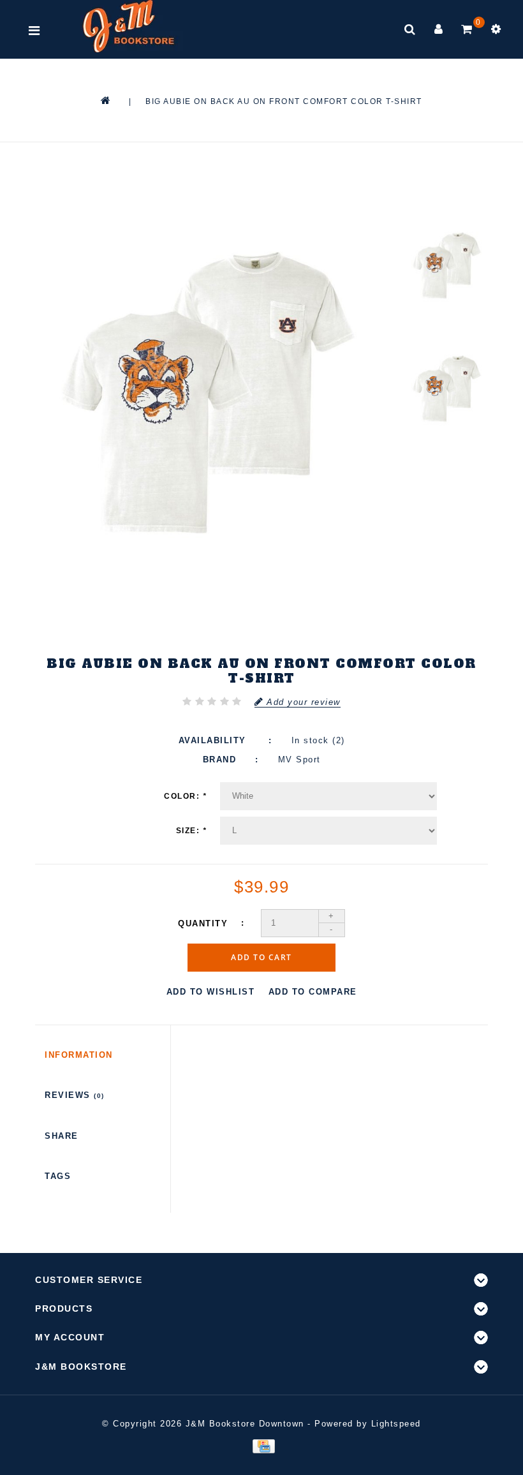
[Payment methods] (261, 1446)
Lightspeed (396, 1423)
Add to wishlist (210, 992)
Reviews (75, 1095)
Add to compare (313, 992)
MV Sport (299, 759)
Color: (185, 796)
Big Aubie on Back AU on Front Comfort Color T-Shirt (283, 101)
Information (79, 1055)
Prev (447, 185)
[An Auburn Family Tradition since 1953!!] (128, 26)
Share (61, 1136)
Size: (191, 830)
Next (447, 472)
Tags (58, 1176)
